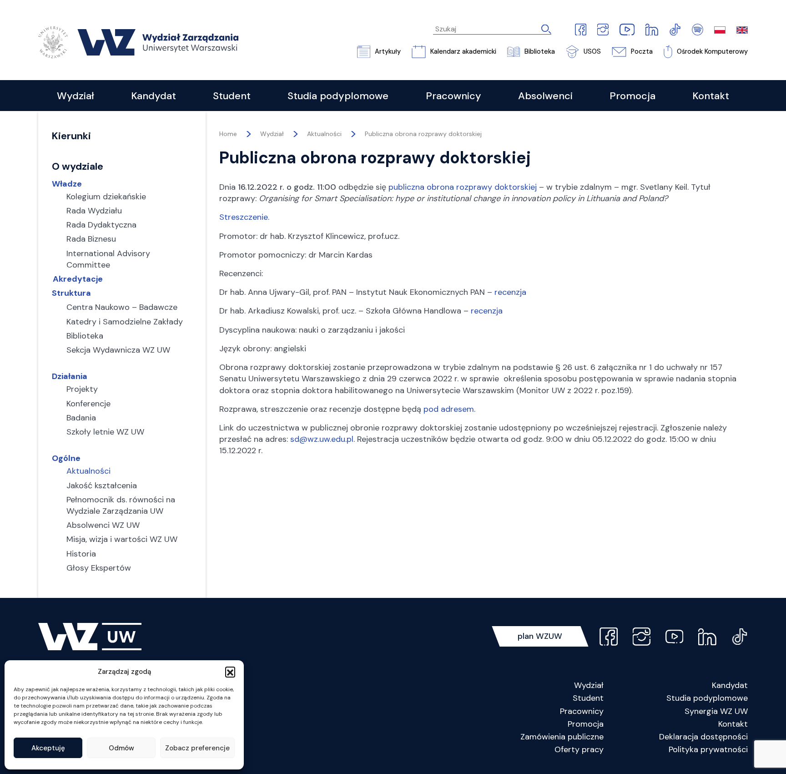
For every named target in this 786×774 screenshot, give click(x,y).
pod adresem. (449, 409)
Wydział (589, 685)
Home (228, 134)
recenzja (510, 292)
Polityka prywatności (708, 749)
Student (588, 698)
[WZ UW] (138, 41)
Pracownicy (582, 711)
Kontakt (733, 723)
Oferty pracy (579, 749)
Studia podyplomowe (707, 698)
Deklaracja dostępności (703, 736)
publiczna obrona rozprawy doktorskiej (462, 187)
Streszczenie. (244, 217)
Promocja (586, 723)
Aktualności (324, 134)
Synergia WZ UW (716, 711)
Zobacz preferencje (197, 748)
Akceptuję (48, 748)
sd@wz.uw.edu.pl (321, 439)
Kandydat (730, 685)
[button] (230, 671)
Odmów (121, 748)
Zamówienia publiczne (562, 736)
